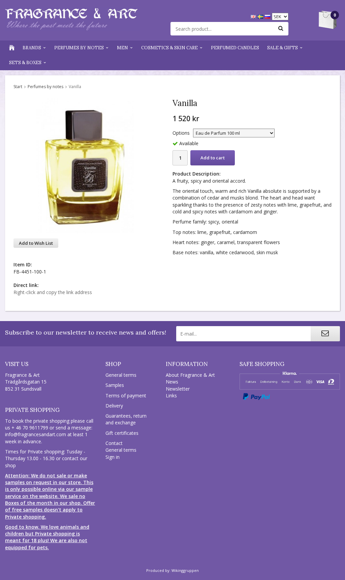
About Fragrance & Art (190, 375)
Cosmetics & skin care (169, 48)
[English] (254, 16)
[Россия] (268, 16)
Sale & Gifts (282, 48)
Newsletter (178, 389)
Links (171, 395)
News (172, 381)
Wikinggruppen (185, 570)
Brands (32, 48)
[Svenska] (261, 16)
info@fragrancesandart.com (35, 434)
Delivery (114, 405)
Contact (114, 443)
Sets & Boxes (25, 62)
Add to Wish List (36, 243)
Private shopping (32, 410)
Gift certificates (121, 433)
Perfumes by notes (79, 48)
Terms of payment (125, 395)
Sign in (112, 457)
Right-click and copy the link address (52, 292)
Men (122, 48)
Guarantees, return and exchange (126, 419)
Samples (114, 385)
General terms (120, 375)
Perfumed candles (235, 48)
